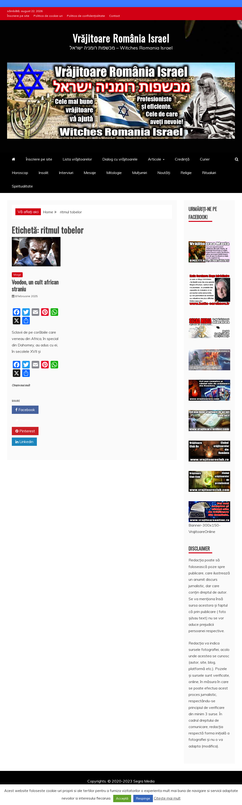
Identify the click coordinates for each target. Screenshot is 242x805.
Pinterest (26, 431)
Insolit (43, 172)
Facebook (26, 409)
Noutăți (163, 172)
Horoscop (20, 172)
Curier (205, 159)
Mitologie (114, 172)
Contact (114, 16)
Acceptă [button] (122, 798)
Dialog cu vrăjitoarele (120, 159)
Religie (186, 172)
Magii (17, 274)
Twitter (25, 420)
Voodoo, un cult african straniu (35, 285)
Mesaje (90, 172)
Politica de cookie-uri (48, 16)
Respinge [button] (143, 798)
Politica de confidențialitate (86, 16)
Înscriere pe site (18, 16)
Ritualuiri (209, 172)
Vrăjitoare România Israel (121, 38)
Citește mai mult (21, 385)
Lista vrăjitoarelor (77, 159)
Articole (154, 159)
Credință (182, 159)
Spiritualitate (22, 186)
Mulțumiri (139, 172)
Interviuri (66, 172)
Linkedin (25, 441)
